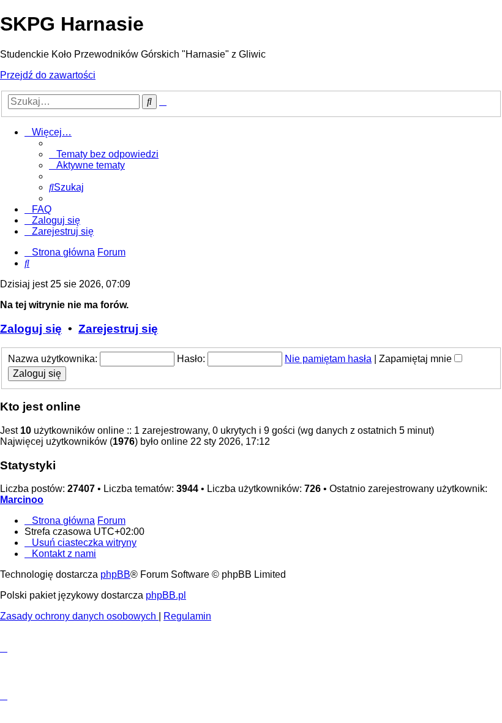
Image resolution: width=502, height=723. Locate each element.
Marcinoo (21, 499)
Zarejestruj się (118, 328)
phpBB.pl (166, 595)
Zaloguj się (31, 328)
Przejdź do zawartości (48, 75)
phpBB (115, 574)
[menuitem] (104, 154)
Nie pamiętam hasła (328, 359)
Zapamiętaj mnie (416, 359)
